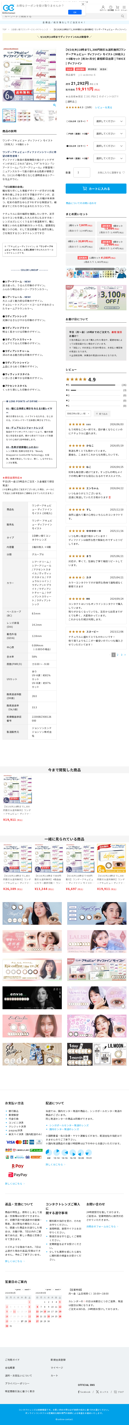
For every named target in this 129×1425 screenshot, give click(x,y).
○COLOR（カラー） (77, 121)
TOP (5, 29)
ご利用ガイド (12, 1359)
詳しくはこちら (13, 1183)
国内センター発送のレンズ (64, 1129)
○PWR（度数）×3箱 (78, 133)
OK (74, 12)
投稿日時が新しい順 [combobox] (76, 413)
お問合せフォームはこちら (101, 1226)
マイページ (57, 1367)
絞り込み (103, 413)
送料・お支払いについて (18, 1375)
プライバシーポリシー (17, 1383)
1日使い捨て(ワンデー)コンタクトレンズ (29, 29)
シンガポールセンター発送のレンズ (69, 1125)
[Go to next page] (125, 655)
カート (54, 1375)
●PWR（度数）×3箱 (78, 158)
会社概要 (10, 1367)
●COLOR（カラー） (77, 145)
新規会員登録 (58, 1359)
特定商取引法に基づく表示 (20, 1391)
